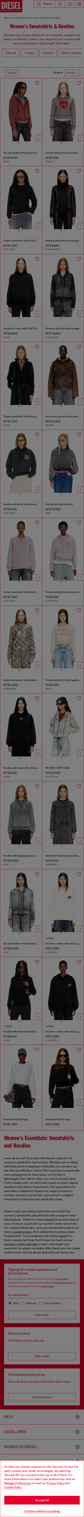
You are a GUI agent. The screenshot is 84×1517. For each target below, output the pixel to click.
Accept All (42, 1500)
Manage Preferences (17, 1483)
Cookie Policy (13, 1487)
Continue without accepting (42, 1511)
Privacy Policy (55, 1483)
